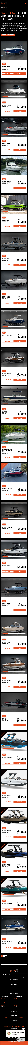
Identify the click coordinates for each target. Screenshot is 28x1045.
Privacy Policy (15, 987)
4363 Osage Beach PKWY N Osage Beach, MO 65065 (14, 1026)
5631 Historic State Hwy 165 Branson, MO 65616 (14, 1017)
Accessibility (22, 987)
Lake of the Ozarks (18, 996)
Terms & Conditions (7, 987)
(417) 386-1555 (14, 1020)
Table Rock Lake (4, 996)
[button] (25, 3)
